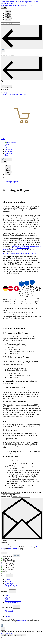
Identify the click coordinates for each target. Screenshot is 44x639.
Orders (25, 94)
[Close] (1, 637)
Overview (4, 94)
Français (8, 17)
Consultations (9, 583)
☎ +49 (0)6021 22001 (25, 5)
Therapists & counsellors (13, 601)
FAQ (6, 599)
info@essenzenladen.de (8, 5)
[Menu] (3, 50)
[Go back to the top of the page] (3, 629)
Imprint (7, 616)
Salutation (4, 541)
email (4, 217)
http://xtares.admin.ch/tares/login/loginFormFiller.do (19, 253)
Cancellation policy (11, 613)
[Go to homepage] (7, 3)
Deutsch (8, 11)
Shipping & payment (11, 585)
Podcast (7, 597)
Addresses (19, 94)
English (8, 13)
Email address (6, 496)
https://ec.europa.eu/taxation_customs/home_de (26, 246)
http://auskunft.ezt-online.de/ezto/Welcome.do (16, 248)
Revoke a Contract (11, 587)
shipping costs (21, 620)
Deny (3, 635)
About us (8, 581)
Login (3, 91)
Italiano (8, 20)
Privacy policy (9, 611)
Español (8, 15)
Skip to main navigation (31, 2)
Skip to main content (8, 2)
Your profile (12, 94)
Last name (4, 545)
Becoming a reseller (11, 602)
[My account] (1, 84)
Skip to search (19, 2)
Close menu (8, 87)
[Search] (22, 37)
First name (4, 543)
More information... (7, 633)
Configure (9, 635)
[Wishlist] (2, 82)
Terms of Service (13, 549)
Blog (6, 595)
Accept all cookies (19, 635)
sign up (5, 93)
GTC (6, 615)
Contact (7, 579)
